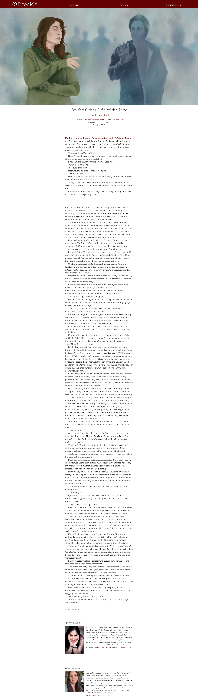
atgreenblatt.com (101, 647)
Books (124, 5)
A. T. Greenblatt (100, 115)
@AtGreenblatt (126, 647)
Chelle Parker (105, 122)
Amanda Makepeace (95, 119)
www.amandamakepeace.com (97, 695)
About (74, 5)
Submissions (173, 5)
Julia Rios (119, 119)
